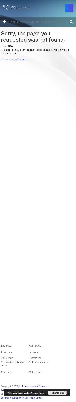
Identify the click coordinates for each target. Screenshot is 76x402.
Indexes (33, 352)
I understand (57, 392)
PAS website (36, 372)
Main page (35, 345)
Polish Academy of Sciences (34, 386)
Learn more (38, 392)
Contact (6, 372)
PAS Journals (7, 358)
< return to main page (13, 59)
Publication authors (38, 362)
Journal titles (35, 358)
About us (6, 352)
